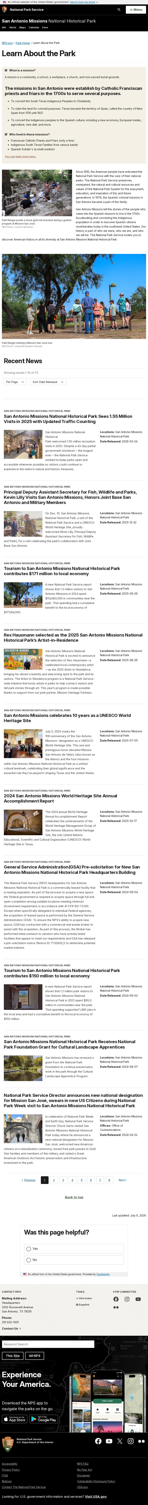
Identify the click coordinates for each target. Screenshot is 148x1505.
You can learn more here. (20, 156)
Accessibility (10, 1463)
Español (83, 1304)
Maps (22, 27)
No (35, 1260)
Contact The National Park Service (24, 1487)
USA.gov (82, 1487)
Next (122, 1180)
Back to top (74, 1197)
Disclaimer (83, 1475)
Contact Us (10, 1328)
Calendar (34, 27)
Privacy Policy (11, 1469)
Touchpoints (102, 1274)
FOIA (5, 1475)
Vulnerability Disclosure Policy (96, 1481)
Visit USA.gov (96, 1496)
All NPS (34, 1356)
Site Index (85, 1298)
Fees (45, 27)
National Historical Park (49, 20)
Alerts (12, 27)
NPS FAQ (82, 1463)
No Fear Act (84, 1469)
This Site (13, 1356)
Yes (35, 1249)
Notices (7, 1481)
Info (4, 27)
